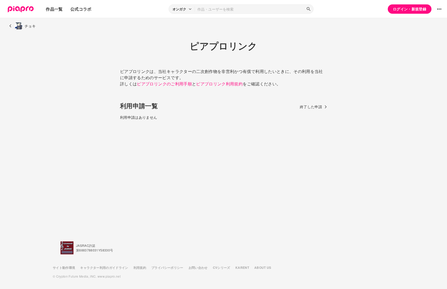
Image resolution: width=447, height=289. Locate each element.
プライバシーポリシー (167, 267)
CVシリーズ (221, 267)
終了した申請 (311, 106)
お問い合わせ (198, 267)
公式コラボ (81, 9)
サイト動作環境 (64, 267)
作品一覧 (54, 9)
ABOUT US (262, 267)
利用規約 (139, 267)
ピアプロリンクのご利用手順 (164, 84)
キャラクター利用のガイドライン (104, 267)
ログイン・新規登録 (409, 8)
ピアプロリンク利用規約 (219, 84)
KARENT (242, 267)
